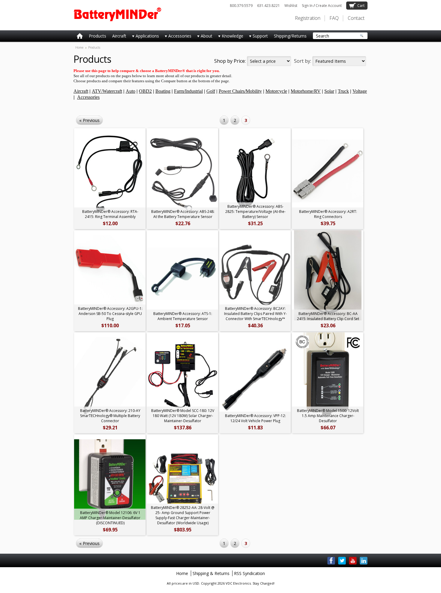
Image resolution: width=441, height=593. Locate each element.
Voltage (359, 91)
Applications (144, 37)
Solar (329, 91)
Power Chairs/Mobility (240, 91)
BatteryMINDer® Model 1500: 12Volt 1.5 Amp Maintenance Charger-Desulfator (328, 415)
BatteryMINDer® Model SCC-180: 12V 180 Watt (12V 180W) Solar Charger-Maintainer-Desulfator (182, 415)
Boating (162, 91)
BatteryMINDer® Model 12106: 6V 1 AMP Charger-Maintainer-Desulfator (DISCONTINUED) (110, 517)
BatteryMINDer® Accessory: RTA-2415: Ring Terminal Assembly (110, 214)
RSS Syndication (249, 573)
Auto (130, 91)
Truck (343, 91)
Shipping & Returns (211, 573)
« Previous (89, 120)
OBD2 (145, 91)
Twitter (342, 560)
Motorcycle (276, 91)
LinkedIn (364, 560)
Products (97, 36)
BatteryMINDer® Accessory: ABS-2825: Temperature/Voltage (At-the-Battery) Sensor (255, 211)
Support (257, 37)
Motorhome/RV (306, 91)
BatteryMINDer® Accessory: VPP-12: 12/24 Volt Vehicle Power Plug (255, 418)
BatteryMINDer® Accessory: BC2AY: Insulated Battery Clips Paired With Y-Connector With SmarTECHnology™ (255, 313)
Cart (360, 5)
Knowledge (229, 37)
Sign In (307, 5)
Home (79, 47)
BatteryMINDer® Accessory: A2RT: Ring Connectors (328, 214)
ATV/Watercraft (107, 91)
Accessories (176, 37)
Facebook (331, 560)
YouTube (353, 560)
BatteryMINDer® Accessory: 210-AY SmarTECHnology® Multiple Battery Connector (110, 415)
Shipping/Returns (290, 36)
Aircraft (119, 36)
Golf (210, 91)
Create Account (329, 5)
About (203, 37)
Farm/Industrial (188, 91)
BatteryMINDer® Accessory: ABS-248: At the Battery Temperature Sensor (182, 214)
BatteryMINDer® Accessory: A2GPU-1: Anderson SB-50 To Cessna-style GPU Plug (110, 313)
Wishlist (290, 5)
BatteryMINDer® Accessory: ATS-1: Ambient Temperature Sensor (182, 316)
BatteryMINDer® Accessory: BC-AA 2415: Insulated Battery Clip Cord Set (328, 316)
